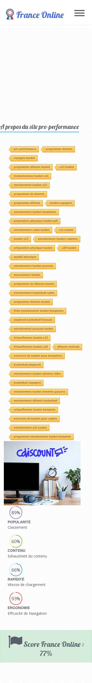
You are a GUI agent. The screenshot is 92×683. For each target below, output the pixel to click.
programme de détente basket (34, 283)
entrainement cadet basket (32, 229)
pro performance (25, 148)
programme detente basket (32, 301)
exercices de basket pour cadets (35, 418)
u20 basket (69, 247)
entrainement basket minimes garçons (39, 391)
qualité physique (25, 256)
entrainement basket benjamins (35, 211)
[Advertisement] (46, 74)
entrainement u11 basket (30, 427)
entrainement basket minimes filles (37, 373)
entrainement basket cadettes (58, 238)
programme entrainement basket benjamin (42, 436)
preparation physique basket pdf (36, 220)
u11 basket (66, 229)
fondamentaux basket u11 (31, 175)
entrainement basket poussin (33, 265)
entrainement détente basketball (35, 400)
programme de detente (29, 193)
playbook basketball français (33, 319)
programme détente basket (32, 166)
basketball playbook (27, 364)
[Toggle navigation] (79, 13)
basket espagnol (61, 202)
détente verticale (68, 346)
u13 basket (67, 166)
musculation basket (27, 274)
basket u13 (21, 238)
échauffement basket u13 (31, 337)
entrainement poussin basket (33, 328)
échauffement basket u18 (31, 346)
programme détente (27, 202)
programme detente (59, 148)
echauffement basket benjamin (34, 409)
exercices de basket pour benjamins (38, 355)
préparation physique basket (33, 247)
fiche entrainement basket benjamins (39, 310)
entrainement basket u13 (30, 184)
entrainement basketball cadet (34, 292)
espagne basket (24, 157)
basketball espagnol (27, 382)
